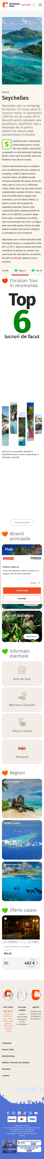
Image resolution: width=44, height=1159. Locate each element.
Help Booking (8, 1056)
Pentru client (8, 1050)
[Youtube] (36, 1113)
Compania (6, 1043)
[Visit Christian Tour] (11, 4)
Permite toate (22, 590)
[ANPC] (9, 1146)
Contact (5, 1076)
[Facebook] (8, 1113)
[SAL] (29, 1143)
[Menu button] (40, 4)
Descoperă (31, 636)
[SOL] (29, 1149)
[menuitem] (20, 270)
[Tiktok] (24, 1113)
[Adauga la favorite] (5, 918)
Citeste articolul (22, 522)
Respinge (22, 598)
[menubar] (22, 270)
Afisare (33, 583)
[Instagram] (13, 1113)
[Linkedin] (19, 1113)
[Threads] (30, 1113)
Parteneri (6, 1069)
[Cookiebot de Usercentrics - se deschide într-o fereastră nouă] (31, 558)
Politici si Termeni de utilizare (16, 1063)
